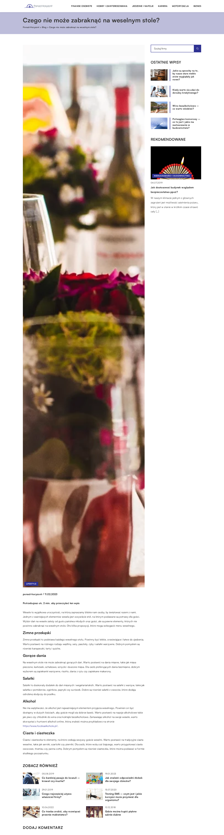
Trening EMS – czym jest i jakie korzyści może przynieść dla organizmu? (123, 797)
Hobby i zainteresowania (112, 6)
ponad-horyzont (32, 594)
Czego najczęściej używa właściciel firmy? (56, 795)
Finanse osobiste (81, 6)
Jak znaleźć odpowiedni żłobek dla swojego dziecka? (124, 779)
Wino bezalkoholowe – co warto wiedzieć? (185, 107)
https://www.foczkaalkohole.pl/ (40, 725)
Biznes (197, 6)
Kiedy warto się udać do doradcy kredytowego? (185, 91)
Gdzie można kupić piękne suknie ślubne (121, 813)
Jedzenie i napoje (143, 6)
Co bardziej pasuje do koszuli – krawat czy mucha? (61, 779)
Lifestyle (31, 584)
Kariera (162, 6)
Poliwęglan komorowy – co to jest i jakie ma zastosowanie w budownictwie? (186, 123)
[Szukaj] (197, 48)
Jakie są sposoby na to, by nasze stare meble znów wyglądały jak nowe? (185, 75)
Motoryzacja (180, 6)
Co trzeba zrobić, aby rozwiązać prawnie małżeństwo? (61, 813)
